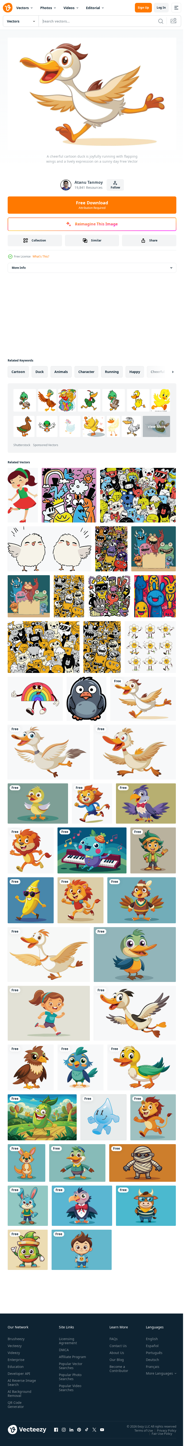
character (86, 369)
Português (150, 1350)
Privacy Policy (163, 1428)
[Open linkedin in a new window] (71, 1427)
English (148, 1336)
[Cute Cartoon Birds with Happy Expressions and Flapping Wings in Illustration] (49, 546)
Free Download (92, 205)
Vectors (22, 8)
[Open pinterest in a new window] (79, 1427)
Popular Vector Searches (69, 1367)
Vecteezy (15, 1343)
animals (61, 369)
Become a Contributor (117, 1366)
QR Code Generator (16, 1402)
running (112, 369)
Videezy (14, 1350)
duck (39, 369)
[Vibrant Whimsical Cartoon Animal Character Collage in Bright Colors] (138, 492)
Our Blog (115, 1357)
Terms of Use (140, 1428)
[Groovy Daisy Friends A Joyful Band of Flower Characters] (150, 645)
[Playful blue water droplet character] (103, 1115)
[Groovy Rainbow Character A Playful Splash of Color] (35, 696)
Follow (115, 187)
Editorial (93, 8)
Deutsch (148, 1357)
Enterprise (16, 1357)
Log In (161, 8)
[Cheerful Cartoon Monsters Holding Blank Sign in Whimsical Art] (153, 546)
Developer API (19, 1371)
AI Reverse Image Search (19, 1380)
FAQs (112, 1336)
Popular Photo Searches (69, 1378)
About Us (115, 1350)
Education (16, 1364)
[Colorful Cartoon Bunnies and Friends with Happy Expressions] (155, 594)
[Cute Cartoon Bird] (86, 696)
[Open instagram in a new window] (64, 1427)
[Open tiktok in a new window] (87, 1427)
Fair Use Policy (158, 1431)
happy (134, 369)
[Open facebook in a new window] (56, 1427)
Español (148, 1343)
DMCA (63, 1347)
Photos (46, 8)
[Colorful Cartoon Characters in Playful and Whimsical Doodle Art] (109, 594)
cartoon (18, 369)
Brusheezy (16, 1336)
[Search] (161, 21)
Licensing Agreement (67, 1338)
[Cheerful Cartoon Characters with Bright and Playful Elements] (69, 492)
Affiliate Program (65, 1356)
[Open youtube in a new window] (102, 1427)
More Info (19, 265)
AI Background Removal (19, 1391)
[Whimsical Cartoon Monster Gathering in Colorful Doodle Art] (111, 546)
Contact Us (116, 1343)
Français (149, 1364)
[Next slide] (165, 369)
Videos (69, 8)
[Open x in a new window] (94, 1427)
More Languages (155, 1371)
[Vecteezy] (7, 7)
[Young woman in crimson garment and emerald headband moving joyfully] (23, 492)
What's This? (41, 256)
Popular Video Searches (69, 1389)
